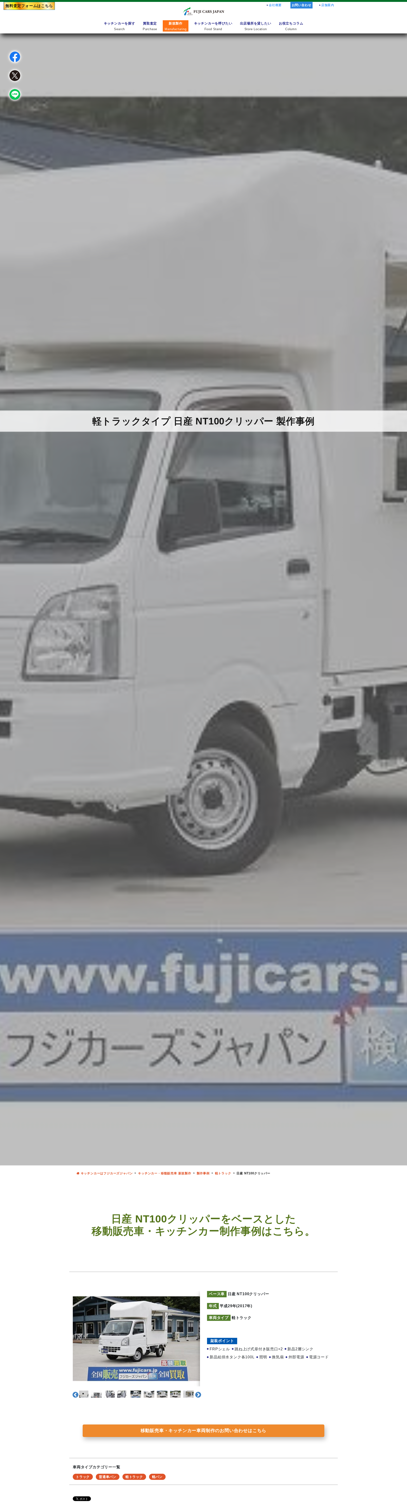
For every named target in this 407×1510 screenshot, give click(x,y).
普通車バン (107, 1477)
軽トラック (134, 1477)
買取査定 (150, 26)
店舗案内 (327, 5)
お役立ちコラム (291, 26)
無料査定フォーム (29, 6)
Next (197, 1394)
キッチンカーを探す (119, 26)
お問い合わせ (301, 5)
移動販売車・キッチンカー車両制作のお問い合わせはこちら (204, 1430)
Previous (74, 1394)
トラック (83, 1477)
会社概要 (275, 5)
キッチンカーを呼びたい (213, 26)
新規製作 (175, 26)
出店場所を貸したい (255, 26)
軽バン (157, 1477)
